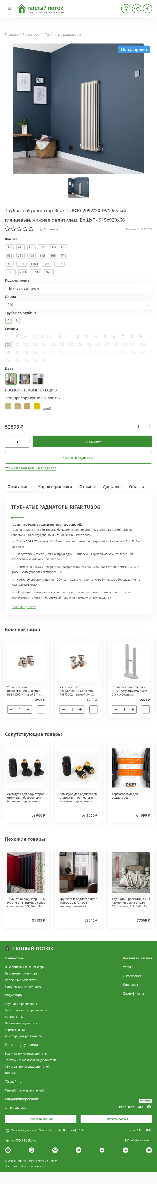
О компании (132, 976)
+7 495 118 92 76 (23, 1140)
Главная (11, 34)
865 (53, 255)
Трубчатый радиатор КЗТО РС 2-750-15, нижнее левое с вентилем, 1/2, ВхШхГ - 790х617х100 (26, 904)
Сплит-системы (16, 1107)
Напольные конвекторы (22, 980)
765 (31, 255)
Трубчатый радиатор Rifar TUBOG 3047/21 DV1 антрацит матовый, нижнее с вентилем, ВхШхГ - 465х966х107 (78, 906)
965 (9, 264)
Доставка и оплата (137, 958)
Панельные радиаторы (21, 1023)
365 (9, 247)
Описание (18, 486)
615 (64, 247)
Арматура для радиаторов (23, 1036)
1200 (46, 264)
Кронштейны (14, 1017)
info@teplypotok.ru (141, 1140)
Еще (47, 407)
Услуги (128, 967)
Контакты (130, 984)
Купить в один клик (79, 458)
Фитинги (11, 1073)
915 (64, 255)
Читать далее (24, 606)
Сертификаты (133, 993)
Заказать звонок (41, 1119)
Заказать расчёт (116, 1119)
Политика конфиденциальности (24, 1166)
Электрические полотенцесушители (30, 1060)
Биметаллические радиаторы (26, 1010)
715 (20, 255)
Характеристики (55, 486)
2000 (23, 272)
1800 (10, 272)
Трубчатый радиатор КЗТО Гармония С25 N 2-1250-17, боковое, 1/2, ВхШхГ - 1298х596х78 (131, 904)
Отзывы (87, 486)
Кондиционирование (22, 1099)
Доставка (112, 486)
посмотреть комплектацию (31, 390)
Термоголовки (15, 1030)
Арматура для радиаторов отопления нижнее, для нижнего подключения (78, 797)
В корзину (92, 441)
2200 (36, 272)
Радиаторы (31, 34)
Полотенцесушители (21, 1044)
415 (20, 247)
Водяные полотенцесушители (26, 1053)
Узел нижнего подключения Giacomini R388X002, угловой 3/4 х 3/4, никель (24, 692)
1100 (34, 264)
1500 (59, 264)
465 (31, 247)
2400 (48, 272)
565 (53, 247)
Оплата (136, 486)
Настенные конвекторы (21, 973)
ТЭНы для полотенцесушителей (27, 1066)
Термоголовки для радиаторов (125, 795)
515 (42, 247)
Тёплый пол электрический (24, 1090)
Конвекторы (14, 958)
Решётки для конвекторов (23, 986)
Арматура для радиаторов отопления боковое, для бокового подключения (25, 797)
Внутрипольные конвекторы (25, 967)
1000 (21, 264)
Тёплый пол (14, 1081)
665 (9, 255)
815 (42, 255)
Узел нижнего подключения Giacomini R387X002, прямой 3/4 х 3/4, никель (76, 692)
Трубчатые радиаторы (63, 34)
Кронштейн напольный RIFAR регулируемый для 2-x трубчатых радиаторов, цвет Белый (129, 692)
